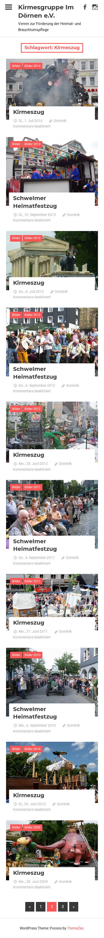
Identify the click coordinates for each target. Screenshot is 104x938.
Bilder (16, 66)
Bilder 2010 (32, 655)
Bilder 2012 (32, 315)
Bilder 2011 (32, 487)
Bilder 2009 (32, 827)
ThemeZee (75, 928)
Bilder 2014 (32, 66)
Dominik (60, 121)
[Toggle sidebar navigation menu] (8, 7)
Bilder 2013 (32, 144)
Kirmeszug (28, 112)
